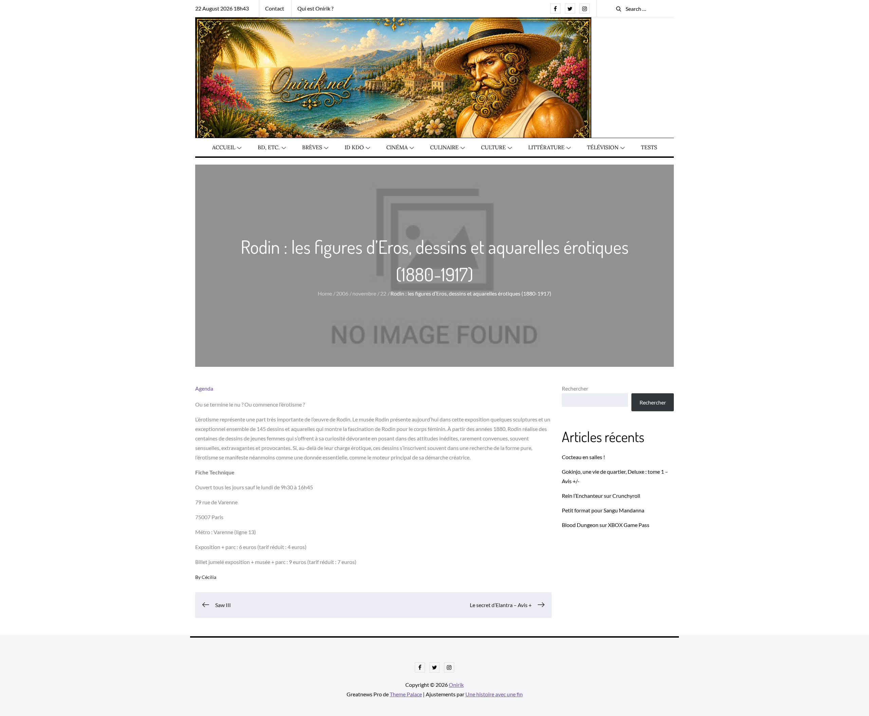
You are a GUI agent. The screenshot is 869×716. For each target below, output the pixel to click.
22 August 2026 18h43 (222, 8)
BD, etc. (269, 147)
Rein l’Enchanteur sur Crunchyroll (601, 495)
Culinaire (444, 147)
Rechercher (575, 388)
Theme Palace (406, 694)
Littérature (546, 147)
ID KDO (354, 147)
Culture (493, 147)
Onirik (456, 684)
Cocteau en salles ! (583, 457)
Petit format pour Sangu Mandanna (603, 510)
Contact (274, 8)
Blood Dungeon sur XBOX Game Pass (605, 525)
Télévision (602, 147)
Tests (649, 147)
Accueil (223, 147)
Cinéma (397, 147)
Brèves (312, 147)
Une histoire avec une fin (494, 694)
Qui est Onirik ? (315, 8)
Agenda (204, 388)
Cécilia (209, 577)
